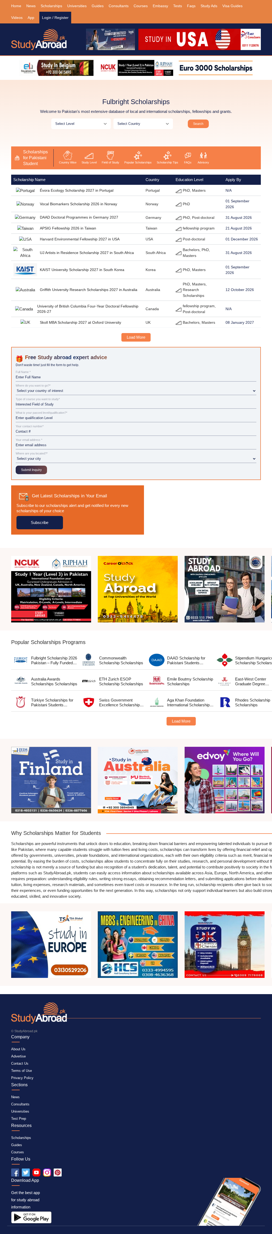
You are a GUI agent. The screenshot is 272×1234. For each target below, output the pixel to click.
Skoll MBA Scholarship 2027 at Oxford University (80, 322)
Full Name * (23, 372)
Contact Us (19, 1063)
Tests (177, 6)
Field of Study (110, 162)
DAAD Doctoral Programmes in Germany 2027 (79, 217)
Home (16, 6)
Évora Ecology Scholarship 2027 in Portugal (76, 190)
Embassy (160, 6)
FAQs (188, 162)
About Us (18, 1049)
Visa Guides (232, 6)
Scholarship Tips (167, 162)
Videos (17, 17)
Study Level (89, 162)
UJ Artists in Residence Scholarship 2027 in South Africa (87, 253)
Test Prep (18, 1119)
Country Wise (67, 162)
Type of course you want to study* (38, 399)
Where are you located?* (32, 453)
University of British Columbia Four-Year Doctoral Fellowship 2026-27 (87, 309)
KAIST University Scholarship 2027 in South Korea (82, 270)
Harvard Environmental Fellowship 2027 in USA (80, 239)
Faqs (191, 6)
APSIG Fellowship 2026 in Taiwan (68, 228)
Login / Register (55, 17)
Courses (141, 6)
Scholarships (51, 6)
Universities (77, 6)
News (31, 6)
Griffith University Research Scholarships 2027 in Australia (88, 290)
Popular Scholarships (138, 162)
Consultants (119, 6)
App (31, 17)
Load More (136, 337)
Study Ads (209, 6)
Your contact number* (30, 426)
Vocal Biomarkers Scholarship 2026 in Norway (78, 204)
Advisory (203, 162)
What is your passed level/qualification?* (41, 412)
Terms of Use (21, 1071)
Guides (98, 6)
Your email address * (29, 439)
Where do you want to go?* (33, 385)
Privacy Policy (22, 1078)
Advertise (18, 1056)
